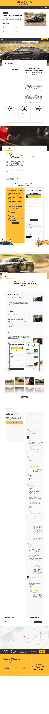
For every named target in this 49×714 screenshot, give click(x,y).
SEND (17, 369)
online (31, 369)
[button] (17, 345)
